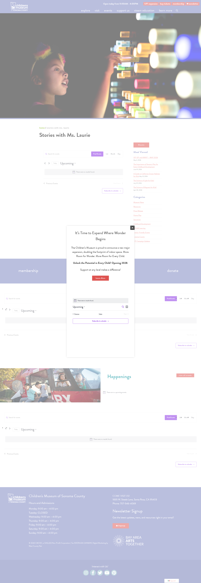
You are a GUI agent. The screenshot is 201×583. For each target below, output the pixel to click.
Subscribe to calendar (99, 321)
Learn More (100, 278)
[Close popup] (132, 228)
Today (100, 314)
